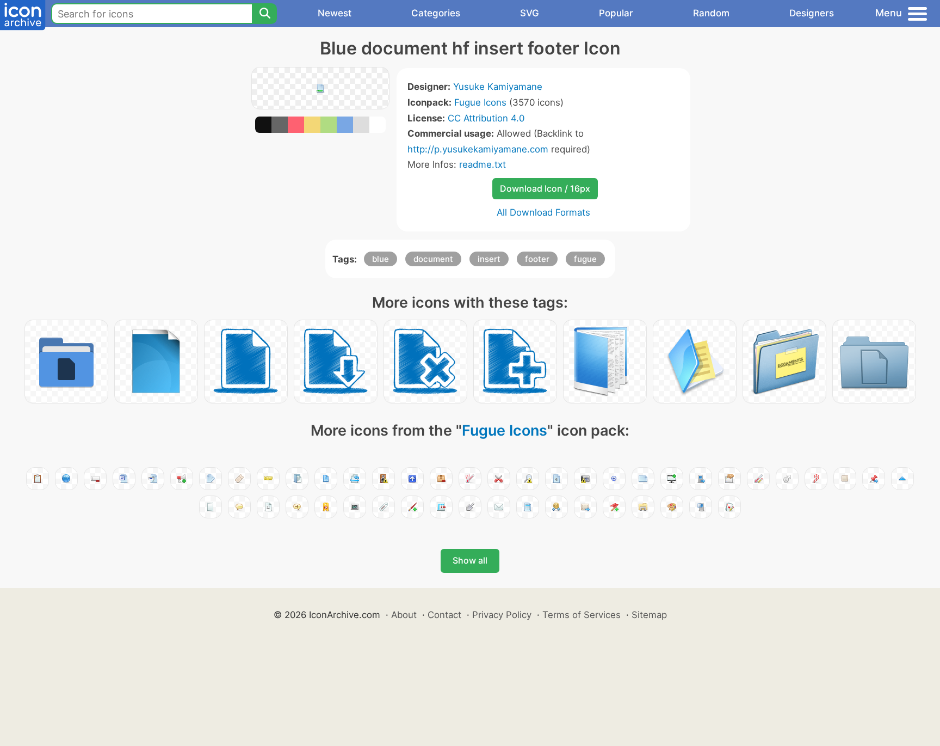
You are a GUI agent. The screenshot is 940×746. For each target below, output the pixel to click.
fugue (585, 259)
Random (711, 13)
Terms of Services (581, 614)
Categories (435, 13)
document (433, 259)
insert (489, 259)
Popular (616, 13)
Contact (444, 614)
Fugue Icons (480, 102)
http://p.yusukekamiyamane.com (477, 149)
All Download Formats (543, 212)
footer (537, 259)
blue (380, 259)
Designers (811, 13)
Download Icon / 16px (545, 188)
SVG (529, 13)
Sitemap (649, 614)
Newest (334, 13)
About (404, 614)
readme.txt (482, 164)
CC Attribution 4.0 (486, 118)
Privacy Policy (501, 614)
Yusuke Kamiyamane (497, 86)
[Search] (264, 13)
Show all (470, 560)
